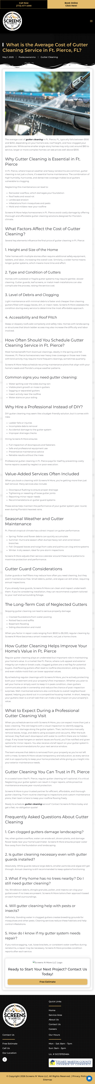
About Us (54, 1019)
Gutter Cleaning (49, 57)
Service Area (55, 1015)
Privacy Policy (79, 1076)
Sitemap (47, 1079)
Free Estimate (48, 981)
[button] (91, 21)
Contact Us (55, 1024)
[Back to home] (12, 21)
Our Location (9, 1053)
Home (52, 1010)
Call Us (6, 1048)
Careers (53, 1029)
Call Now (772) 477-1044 (23, 4)
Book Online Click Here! (71, 4)
